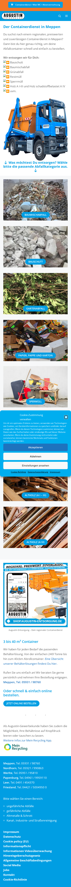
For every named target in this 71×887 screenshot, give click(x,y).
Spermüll (35, 401)
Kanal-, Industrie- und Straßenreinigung (32, 820)
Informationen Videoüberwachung (27, 851)
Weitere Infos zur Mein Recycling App (27, 740)
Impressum (55, 472)
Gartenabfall (35, 308)
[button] (66, 417)
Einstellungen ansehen (35, 465)
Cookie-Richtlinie (18, 472)
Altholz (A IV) (35, 542)
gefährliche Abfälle (19, 811)
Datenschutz (12, 836)
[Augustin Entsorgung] (13, 16)
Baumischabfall (36, 214)
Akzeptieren (35, 447)
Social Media (12, 865)
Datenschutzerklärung (38, 472)
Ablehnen (35, 456)
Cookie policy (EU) (16, 841)
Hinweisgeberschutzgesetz (21, 855)
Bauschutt (35, 261)
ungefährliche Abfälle (20, 806)
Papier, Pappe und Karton (35, 355)
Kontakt (9, 875)
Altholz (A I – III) (35, 495)
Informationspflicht (17, 846)
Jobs (6, 870)
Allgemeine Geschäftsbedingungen (27, 860)
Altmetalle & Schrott (19, 816)
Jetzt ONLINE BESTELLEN (21, 703)
